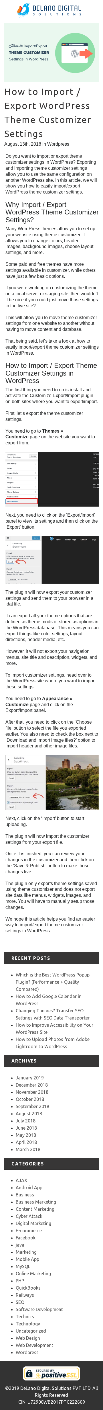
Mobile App (27, 1259)
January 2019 (30, 1077)
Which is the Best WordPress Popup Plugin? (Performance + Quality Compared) (53, 982)
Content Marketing (35, 1209)
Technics (25, 1316)
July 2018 (25, 1120)
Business (25, 1194)
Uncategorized (31, 1330)
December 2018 (32, 1084)
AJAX (21, 1180)
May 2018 (26, 1135)
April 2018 (26, 1142)
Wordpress (58, 144)
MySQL (23, 1266)
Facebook (25, 1237)
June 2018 (26, 1127)
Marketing (26, 1252)
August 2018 (29, 1113)
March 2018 (28, 1149)
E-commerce (29, 1230)
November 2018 (32, 1092)
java (20, 1244)
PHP (20, 1280)
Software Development (39, 1309)
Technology (28, 1323)
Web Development (34, 1345)
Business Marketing (36, 1201)
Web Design (28, 1338)
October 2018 (30, 1099)
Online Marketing (33, 1273)
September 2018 (32, 1106)
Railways (25, 1295)
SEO (20, 1302)
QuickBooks (28, 1287)
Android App (29, 1187)
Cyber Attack (29, 1216)
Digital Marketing (33, 1223)
